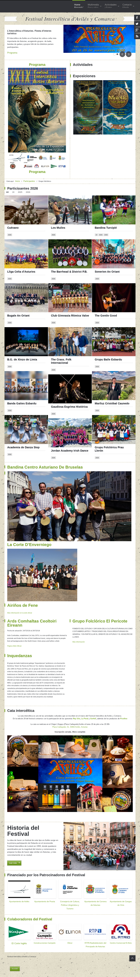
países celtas (31, 837)
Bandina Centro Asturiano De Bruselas (45, 460)
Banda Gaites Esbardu (21, 396)
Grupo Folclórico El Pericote (99, 614)
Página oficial (101, 237)
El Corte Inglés (19, 937)
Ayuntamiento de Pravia (44, 895)
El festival (21, 821)
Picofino (123, 712)
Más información (78, 635)
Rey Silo (76, 712)
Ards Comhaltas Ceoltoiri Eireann (31, 616)
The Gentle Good (106, 308)
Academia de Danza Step (23, 440)
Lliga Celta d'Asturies (21, 264)
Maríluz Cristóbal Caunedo (112, 396)
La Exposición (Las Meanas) (22, 34)
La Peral (84, 712)
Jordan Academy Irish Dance (69, 443)
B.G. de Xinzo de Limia (22, 352)
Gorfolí (93, 712)
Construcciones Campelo (45, 937)
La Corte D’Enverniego (29, 537)
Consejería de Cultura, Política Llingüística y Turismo (70, 898)
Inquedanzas (19, 649)
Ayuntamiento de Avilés (19, 895)
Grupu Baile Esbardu (108, 352)
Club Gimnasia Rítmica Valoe (70, 308)
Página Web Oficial (14, 639)
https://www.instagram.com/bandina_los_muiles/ (72, 196)
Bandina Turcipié (106, 220)
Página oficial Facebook (18, 237)
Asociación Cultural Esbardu (39, 850)
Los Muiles (58, 220)
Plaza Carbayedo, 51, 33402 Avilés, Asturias (70, 720)
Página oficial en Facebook (19, 193)
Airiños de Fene (22, 598)
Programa (12, 52)
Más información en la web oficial (19, 606)
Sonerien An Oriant (107, 264)
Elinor (70, 937)
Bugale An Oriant (18, 308)
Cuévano (13, 220)
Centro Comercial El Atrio (121, 937)
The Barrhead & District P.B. (69, 264)
